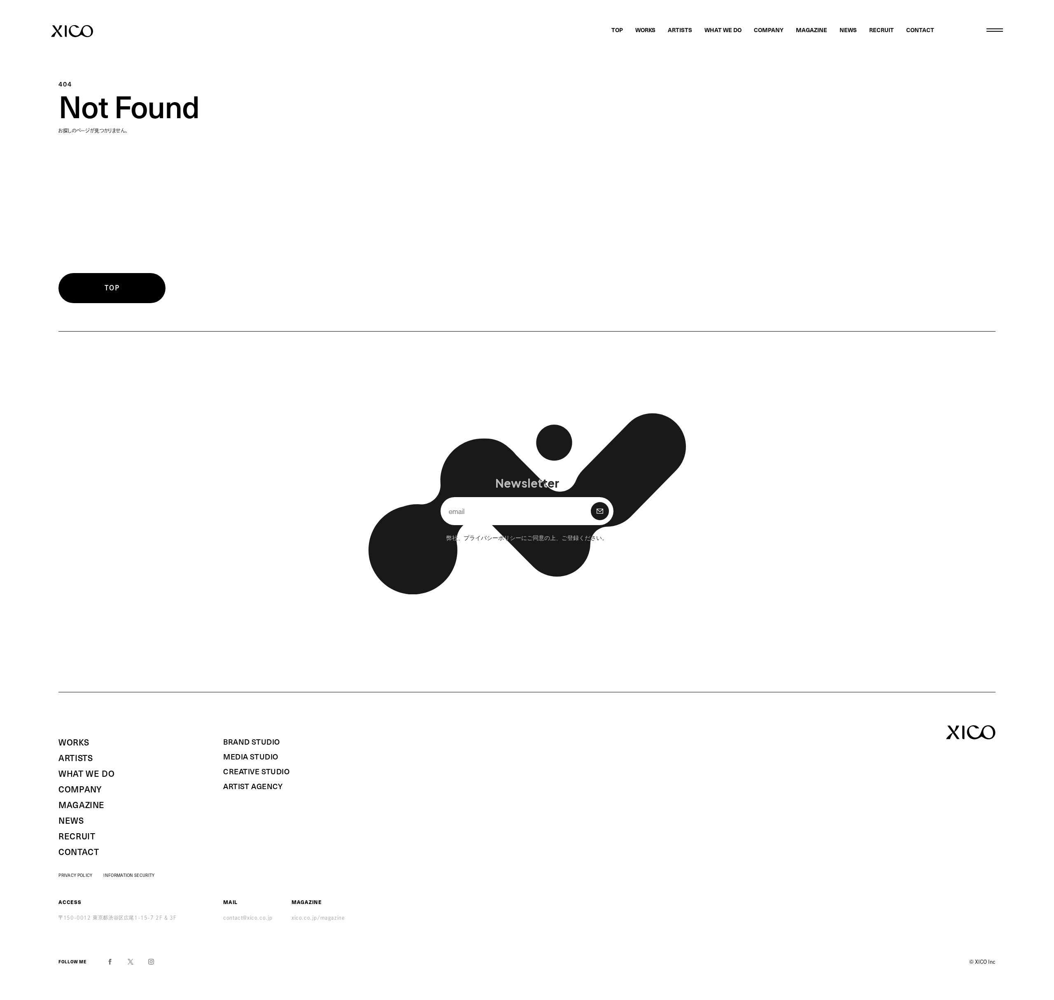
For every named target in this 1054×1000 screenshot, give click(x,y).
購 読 (600, 511)
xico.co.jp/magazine (318, 917)
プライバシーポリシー (492, 537)
